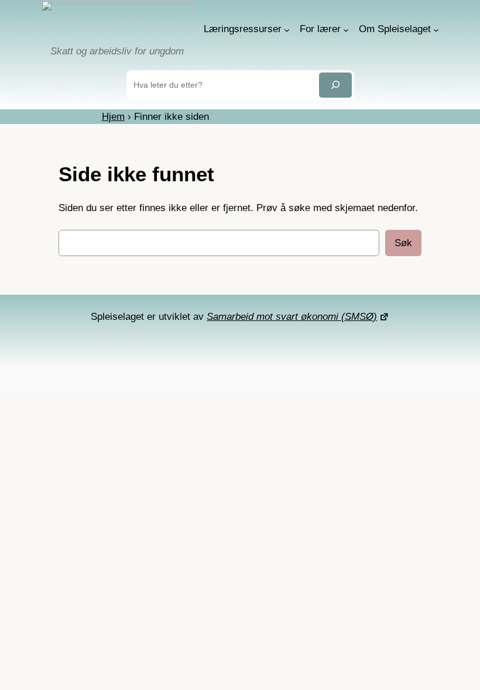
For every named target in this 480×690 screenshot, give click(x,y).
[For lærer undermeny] (346, 29)
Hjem (113, 116)
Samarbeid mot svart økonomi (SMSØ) (292, 316)
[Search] (335, 85)
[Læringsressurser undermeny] (287, 29)
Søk (403, 243)
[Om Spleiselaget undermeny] (436, 29)
